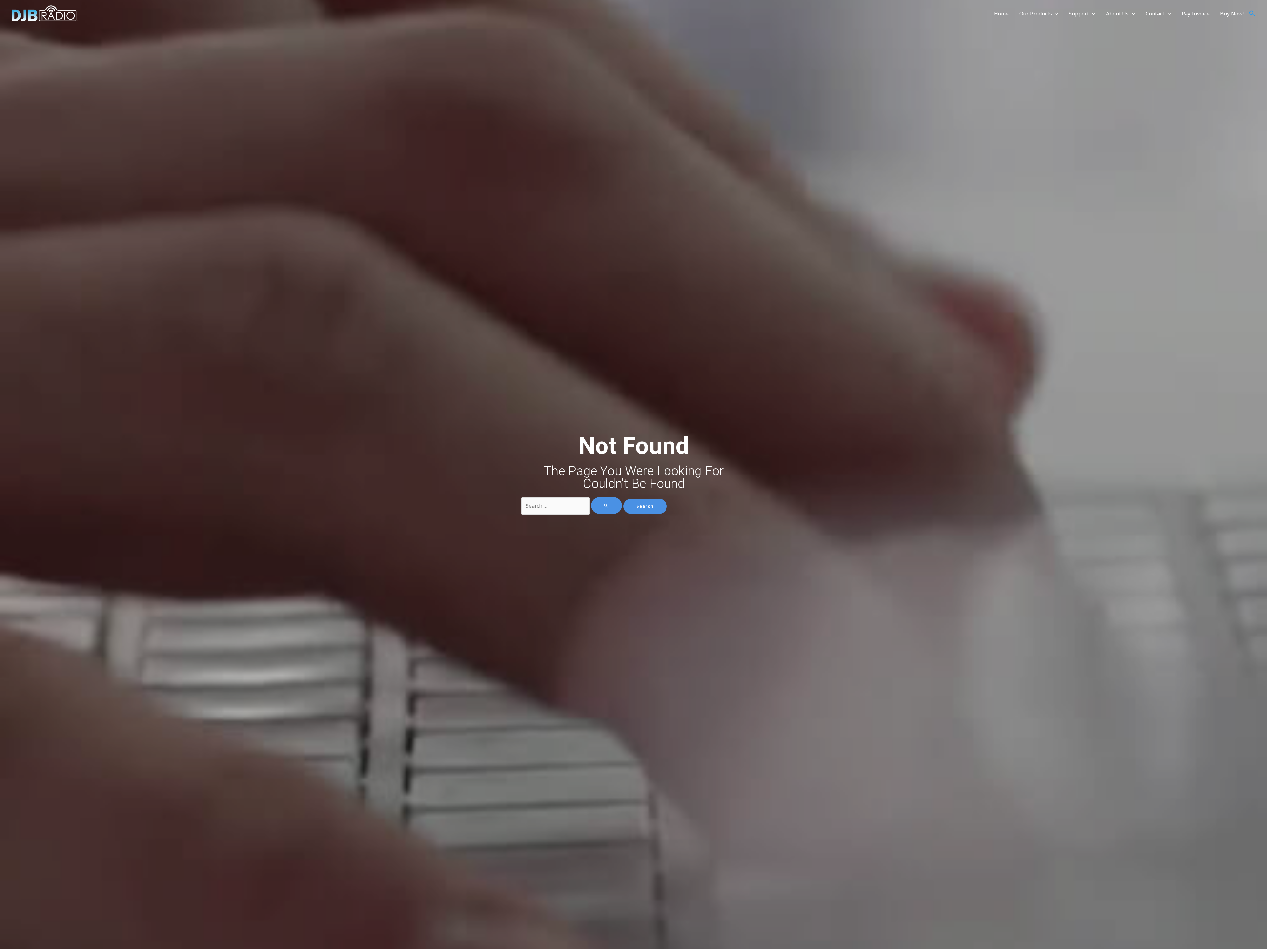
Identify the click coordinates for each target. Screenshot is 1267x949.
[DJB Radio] (45, 12)
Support (1079, 13)
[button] (1252, 13)
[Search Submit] (606, 505)
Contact (1155, 13)
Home (1001, 13)
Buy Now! (1232, 13)
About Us (1117, 13)
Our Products (1035, 13)
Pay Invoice (1196, 13)
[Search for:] (572, 505)
